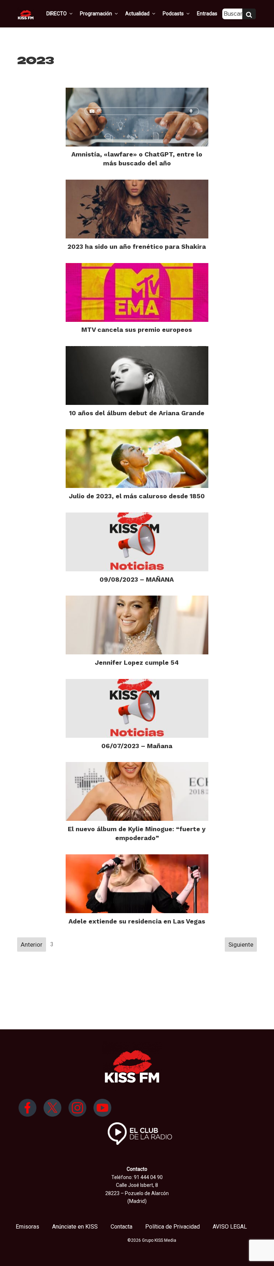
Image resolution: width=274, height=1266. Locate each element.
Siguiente (240, 944)
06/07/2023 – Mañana (136, 746)
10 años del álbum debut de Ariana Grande (136, 413)
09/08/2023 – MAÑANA (137, 579)
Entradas (207, 13)
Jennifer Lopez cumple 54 (137, 662)
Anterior (31, 944)
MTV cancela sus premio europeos (136, 329)
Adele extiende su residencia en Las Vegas (136, 921)
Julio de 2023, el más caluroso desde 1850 (137, 496)
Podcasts (173, 13)
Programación (96, 13)
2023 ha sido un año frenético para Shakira (136, 246)
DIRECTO (56, 13)
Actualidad (137, 13)
